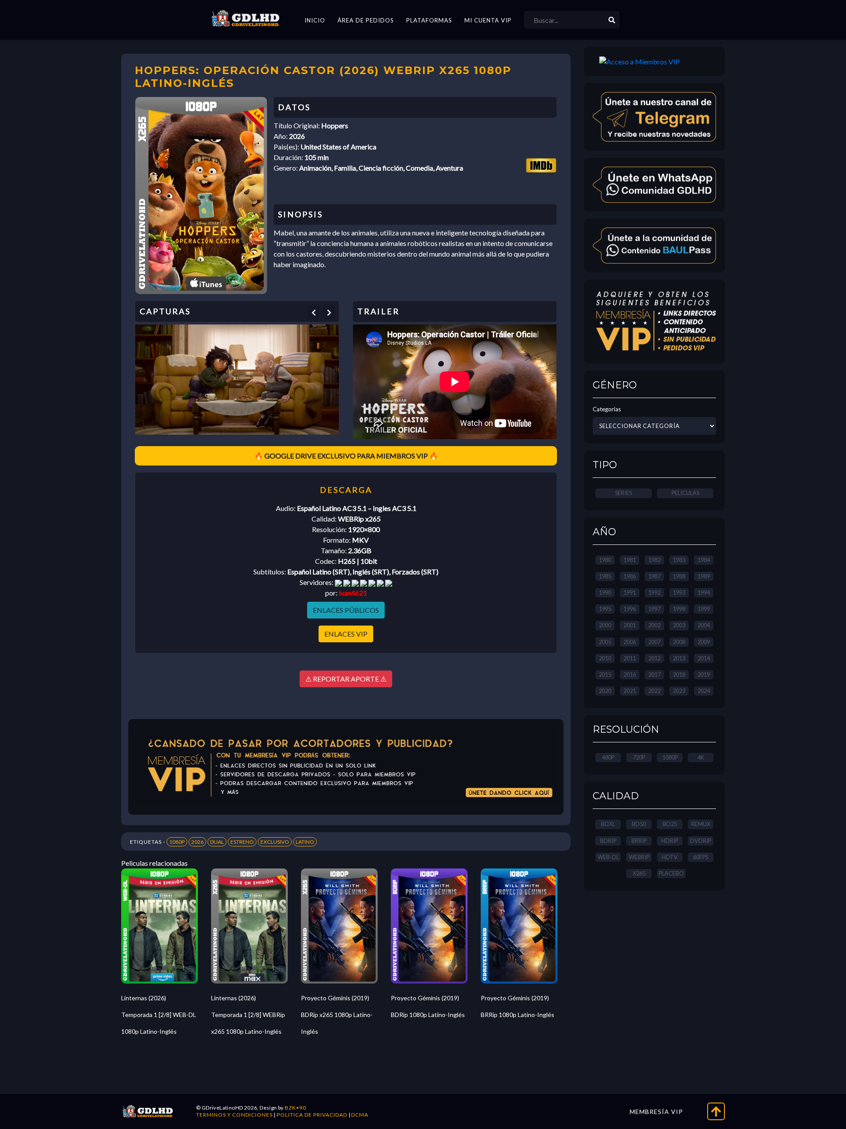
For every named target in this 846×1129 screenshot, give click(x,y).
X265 (639, 873)
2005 (605, 641)
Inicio (314, 20)
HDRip (669, 840)
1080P (177, 841)
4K (701, 757)
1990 (605, 592)
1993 (679, 592)
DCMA (359, 1114)
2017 (654, 674)
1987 (654, 576)
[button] (313, 312)
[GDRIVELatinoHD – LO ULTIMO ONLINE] (245, 18)
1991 (629, 592)
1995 (605, 608)
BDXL (608, 823)
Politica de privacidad (312, 1114)
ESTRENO (242, 841)
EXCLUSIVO (274, 841)
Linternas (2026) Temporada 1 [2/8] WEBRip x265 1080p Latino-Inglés (248, 1015)
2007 (654, 641)
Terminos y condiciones (234, 1114)
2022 (654, 690)
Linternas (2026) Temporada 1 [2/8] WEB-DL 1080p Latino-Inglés (158, 1015)
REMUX (700, 823)
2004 (704, 625)
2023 (679, 690)
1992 (654, 592)
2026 (197, 841)
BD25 (670, 823)
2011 (629, 658)
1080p (670, 757)
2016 (629, 674)
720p (639, 757)
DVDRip (700, 840)
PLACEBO (671, 873)
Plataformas (429, 20)
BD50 (639, 823)
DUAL (217, 841)
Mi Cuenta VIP (488, 20)
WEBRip (639, 857)
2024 (704, 690)
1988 (679, 576)
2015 (605, 674)
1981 (629, 559)
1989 (704, 576)
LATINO (305, 841)
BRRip (639, 840)
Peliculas (685, 492)
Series (623, 492)
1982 (654, 559)
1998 (679, 608)
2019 (704, 674)
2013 (679, 658)
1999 (704, 608)
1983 (679, 559)
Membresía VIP (656, 1111)
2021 (629, 690)
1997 (654, 608)
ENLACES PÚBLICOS (346, 610)
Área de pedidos (366, 20)
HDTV (670, 857)
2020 (605, 690)
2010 (605, 658)
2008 (679, 641)
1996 (629, 608)
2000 (605, 625)
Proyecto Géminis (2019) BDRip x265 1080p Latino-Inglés (337, 1015)
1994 (704, 592)
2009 (704, 641)
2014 (704, 658)
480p (608, 757)
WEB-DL (608, 857)
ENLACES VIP (345, 634)
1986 (629, 576)
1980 (605, 559)
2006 (629, 641)
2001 (629, 625)
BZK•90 (295, 1107)
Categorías (607, 409)
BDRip (608, 840)
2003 (679, 625)
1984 (704, 559)
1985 (605, 576)
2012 (654, 658)
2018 (679, 674)
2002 (654, 625)
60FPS (700, 857)
